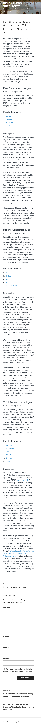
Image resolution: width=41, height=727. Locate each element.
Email (6, 647)
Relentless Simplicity (12, 5)
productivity (24, 587)
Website (6, 658)
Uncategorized (13, 584)
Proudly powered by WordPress (14, 722)
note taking (11, 587)
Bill (19, 19)
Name (6, 637)
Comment (7, 607)
